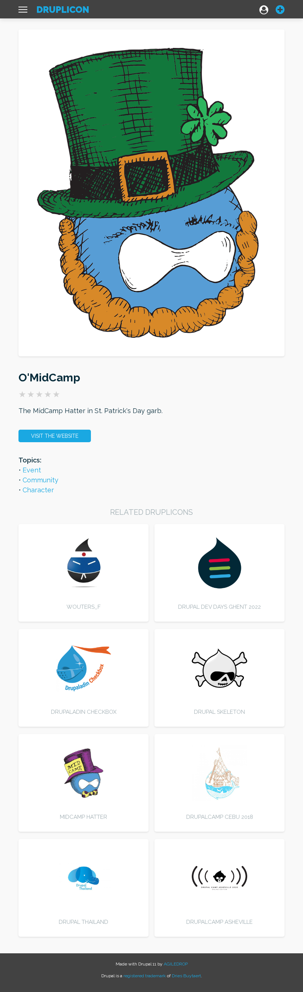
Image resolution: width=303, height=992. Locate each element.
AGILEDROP (176, 964)
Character (38, 490)
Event (32, 470)
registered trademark (144, 975)
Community (40, 480)
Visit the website (54, 436)
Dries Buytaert (186, 975)
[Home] (63, 11)
